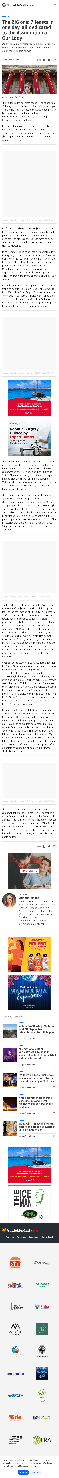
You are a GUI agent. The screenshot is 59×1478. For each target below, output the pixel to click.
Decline (36, 1472)
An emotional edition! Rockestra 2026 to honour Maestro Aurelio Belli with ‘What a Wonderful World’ (37, 1053)
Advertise (21, 1237)
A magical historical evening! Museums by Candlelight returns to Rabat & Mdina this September (36, 1102)
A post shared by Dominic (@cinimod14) (21, 373)
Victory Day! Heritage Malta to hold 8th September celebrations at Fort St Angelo (36, 1029)
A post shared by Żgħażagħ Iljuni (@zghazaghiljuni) (26, 220)
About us (10, 1237)
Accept (23, 1472)
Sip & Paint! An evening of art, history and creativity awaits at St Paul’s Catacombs (37, 1126)
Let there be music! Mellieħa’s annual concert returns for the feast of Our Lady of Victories (36, 1078)
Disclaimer (34, 1237)
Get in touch (47, 1237)
